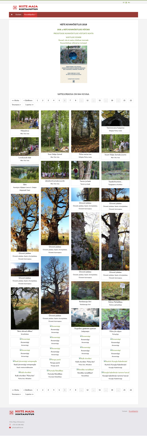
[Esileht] (25, 10)
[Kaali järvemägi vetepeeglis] (25, 361)
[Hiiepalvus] (25, 119)
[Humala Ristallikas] (55, 370)
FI (126, 2)
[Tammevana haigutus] (115, 118)
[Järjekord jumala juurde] (55, 170)
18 (112, 100)
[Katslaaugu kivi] (85, 290)
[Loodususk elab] (25, 146)
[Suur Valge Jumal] (55, 131)
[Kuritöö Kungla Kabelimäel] (115, 361)
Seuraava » (16, 105)
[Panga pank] (55, 359)
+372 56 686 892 (18, 425)
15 (100, 100)
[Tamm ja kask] (85, 170)
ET (124, 2)
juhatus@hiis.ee (17, 427)
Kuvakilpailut (29, 15)
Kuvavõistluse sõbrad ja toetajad (73, 43)
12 (87, 100)
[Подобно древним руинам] (85, 317)
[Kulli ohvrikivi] (85, 358)
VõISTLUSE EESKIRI (73, 37)
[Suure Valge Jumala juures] (115, 143)
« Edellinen (28, 100)
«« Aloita (15, 100)
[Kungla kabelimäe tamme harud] (115, 372)
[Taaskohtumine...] (115, 170)
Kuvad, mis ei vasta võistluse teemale (73, 40)
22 (131, 100)
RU (129, 2)
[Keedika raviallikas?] (85, 369)
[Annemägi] (55, 326)
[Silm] (25, 173)
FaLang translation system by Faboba (18, 401)
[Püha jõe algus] (115, 319)
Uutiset (18, 15)
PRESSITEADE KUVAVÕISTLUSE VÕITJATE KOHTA (74, 34)
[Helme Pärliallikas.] (115, 291)
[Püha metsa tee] (85, 131)
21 (124, 100)
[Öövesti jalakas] (55, 216)
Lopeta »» (29, 105)
